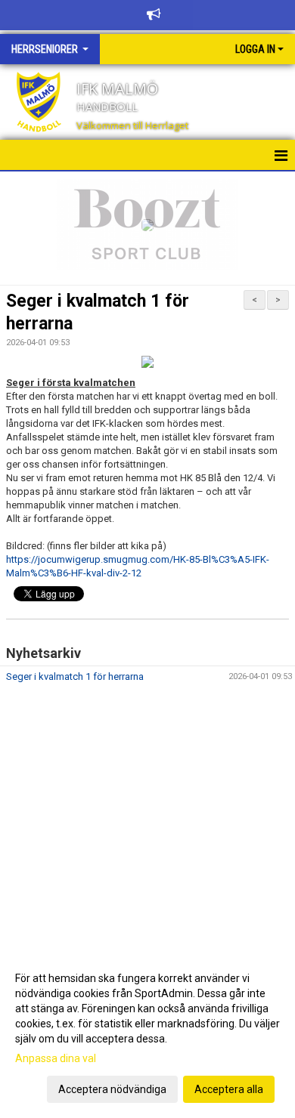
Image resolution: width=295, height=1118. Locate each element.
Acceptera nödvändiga (112, 1089)
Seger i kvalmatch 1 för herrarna (75, 676)
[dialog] (147, 1033)
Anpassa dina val (55, 1058)
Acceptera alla (228, 1089)
